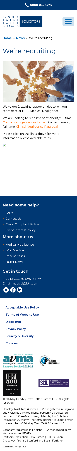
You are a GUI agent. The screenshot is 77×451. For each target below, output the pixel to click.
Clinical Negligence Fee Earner (25, 122)
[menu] (68, 21)
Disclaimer (13, 322)
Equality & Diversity (19, 336)
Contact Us (13, 218)
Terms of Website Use (22, 314)
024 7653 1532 (31, 279)
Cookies (12, 343)
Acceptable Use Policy (22, 307)
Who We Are (15, 250)
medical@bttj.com (25, 283)
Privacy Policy (16, 329)
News (20, 38)
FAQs (9, 213)
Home (7, 38)
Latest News (14, 262)
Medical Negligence (20, 244)
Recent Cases (15, 256)
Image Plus (20, 446)
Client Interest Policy (20, 230)
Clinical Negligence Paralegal (37, 126)
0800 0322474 (41, 5)
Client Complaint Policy (22, 224)
